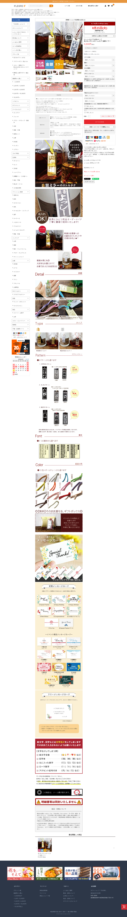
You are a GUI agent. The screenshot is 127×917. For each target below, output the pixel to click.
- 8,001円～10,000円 (20, 903)
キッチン (16, 145)
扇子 (15, 214)
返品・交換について (69, 898)
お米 (15, 316)
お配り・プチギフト (28, 11)
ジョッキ (16, 116)
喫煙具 (14, 324)
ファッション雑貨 (18, 192)
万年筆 (15, 168)
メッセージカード (89, 98)
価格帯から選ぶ (19, 13)
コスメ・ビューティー (19, 320)
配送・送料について (69, 893)
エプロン (16, 149)
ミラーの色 (87, 57)
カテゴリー (17, 886)
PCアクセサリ (17, 291)
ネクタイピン (17, 203)
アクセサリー (17, 226)
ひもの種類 (87, 68)
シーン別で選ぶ (17, 50)
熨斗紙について (17, 38)
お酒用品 (21, 9)
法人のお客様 (16, 20)
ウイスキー (17, 271)
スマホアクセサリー (19, 294)
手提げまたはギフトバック (91, 92)
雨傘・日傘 (17, 234)
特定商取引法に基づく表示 (58, 911)
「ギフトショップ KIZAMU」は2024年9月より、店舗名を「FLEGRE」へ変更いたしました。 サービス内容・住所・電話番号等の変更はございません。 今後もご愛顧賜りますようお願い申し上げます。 (62, 20)
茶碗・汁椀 (17, 130)
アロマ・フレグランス (20, 253)
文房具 (14, 157)
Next (80, 87)
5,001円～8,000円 (19, 89)
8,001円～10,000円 (19, 93)
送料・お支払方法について (20, 337)
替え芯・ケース (18, 184)
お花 (15, 241)
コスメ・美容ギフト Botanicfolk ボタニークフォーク (21, 67)
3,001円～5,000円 (29, 13)
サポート (66, 886)
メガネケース (17, 222)
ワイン (15, 279)
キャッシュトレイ (19, 256)
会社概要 (93, 886)
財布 (15, 199)
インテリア (16, 238)
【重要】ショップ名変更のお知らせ (75, 20)
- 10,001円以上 (18, 906)
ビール (15, 268)
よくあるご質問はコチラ (91, 163)
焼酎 (15, 275)
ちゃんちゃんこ (18, 305)
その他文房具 (17, 188)
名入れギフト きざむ (27, 15)
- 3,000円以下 (18, 895)
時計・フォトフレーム (20, 249)
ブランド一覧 (17, 890)
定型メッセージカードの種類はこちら (100, 127)
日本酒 (15, 264)
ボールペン (17, 160)
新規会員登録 (43, 890)
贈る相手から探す (93, 5)
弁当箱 (15, 141)
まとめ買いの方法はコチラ (91, 160)
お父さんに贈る (36, 12)
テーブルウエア (17, 109)
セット (15, 164)
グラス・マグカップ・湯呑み (21, 121)
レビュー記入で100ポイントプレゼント (19, 33)
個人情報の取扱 (72, 911)
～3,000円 (17, 82)
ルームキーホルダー (19, 230)
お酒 (16, 9)
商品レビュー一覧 (45, 895)
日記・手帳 (17, 180)
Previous (37, 87)
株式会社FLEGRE (96, 893)
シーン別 (67, 5)
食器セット (17, 134)
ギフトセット (16, 105)
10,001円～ (17, 97)
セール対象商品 (17, 46)
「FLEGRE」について (19, 24)
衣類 (14, 298)
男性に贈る (28, 12)
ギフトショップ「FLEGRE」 (99, 890)
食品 (14, 309)
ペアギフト (16, 101)
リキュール (17, 283)
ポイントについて (18, 28)
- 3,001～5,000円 (19, 898)
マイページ (43, 886)
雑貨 (15, 245)
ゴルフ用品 (16, 153)
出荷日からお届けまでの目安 (99, 36)
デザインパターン (89, 73)
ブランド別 (18, 15)
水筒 (15, 126)
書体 (86, 62)
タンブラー (17, 112)
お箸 (15, 137)
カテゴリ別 (79, 5)
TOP (12, 9)
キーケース (17, 218)
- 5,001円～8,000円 (20, 901)
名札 (15, 206)
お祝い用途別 (18, 11)
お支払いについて (68, 895)
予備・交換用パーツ (18, 328)
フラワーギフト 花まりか (21, 61)
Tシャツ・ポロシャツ (20, 301)
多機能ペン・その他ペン (21, 176)
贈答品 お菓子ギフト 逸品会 (21, 73)
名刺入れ (16, 195)
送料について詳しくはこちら (92, 54)
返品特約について (89, 167)
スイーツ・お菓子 (19, 313)
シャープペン (17, 172)
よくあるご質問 (17, 42)
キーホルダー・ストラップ (21, 210)
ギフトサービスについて (70, 901)
